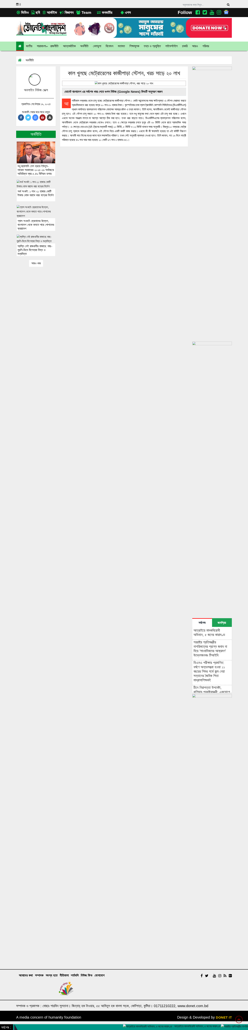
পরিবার (205, 46)
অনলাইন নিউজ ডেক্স (36, 90)
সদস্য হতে (52, 975)
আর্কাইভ (51, 12)
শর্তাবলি (75, 975)
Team (85, 12)
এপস (127, 12)
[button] (29, 46)
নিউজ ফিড (86, 975)
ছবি (37, 12)
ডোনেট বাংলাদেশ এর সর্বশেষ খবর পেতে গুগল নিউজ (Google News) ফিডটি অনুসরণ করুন (113, 91)
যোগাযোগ (100, 975)
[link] (195, 46)
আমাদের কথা (26, 975)
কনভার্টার (106, 12)
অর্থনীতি (30, 60)
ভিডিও (24, 12)
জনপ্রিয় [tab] (222, 623)
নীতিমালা (64, 975)
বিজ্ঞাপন (69, 12)
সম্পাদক (39, 975)
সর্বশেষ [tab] (202, 623)
